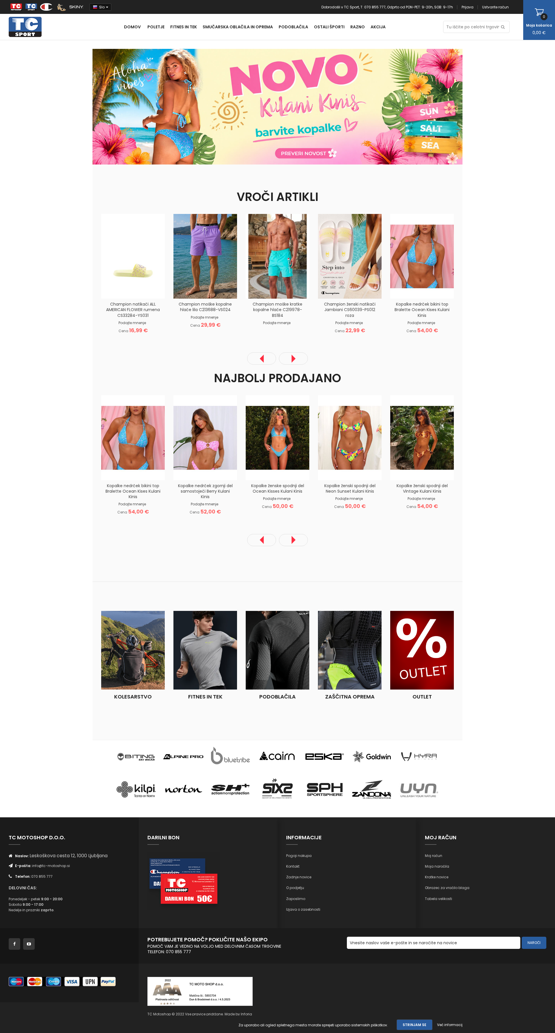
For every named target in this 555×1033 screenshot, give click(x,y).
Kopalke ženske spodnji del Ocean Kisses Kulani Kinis (277, 488)
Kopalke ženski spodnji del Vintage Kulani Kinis (422, 488)
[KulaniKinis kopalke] (185, 106)
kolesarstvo (133, 696)
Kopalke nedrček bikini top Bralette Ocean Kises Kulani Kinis (422, 309)
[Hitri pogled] (154, 289)
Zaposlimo (295, 898)
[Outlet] (422, 650)
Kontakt (292, 866)
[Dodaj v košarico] (111, 289)
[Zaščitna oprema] (350, 650)
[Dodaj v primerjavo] (140, 289)
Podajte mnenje (132, 322)
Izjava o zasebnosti (303, 909)
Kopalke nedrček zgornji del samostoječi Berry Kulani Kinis (205, 491)
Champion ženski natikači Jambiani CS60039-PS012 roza (349, 309)
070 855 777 (42, 876)
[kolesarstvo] (133, 650)
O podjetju (295, 887)
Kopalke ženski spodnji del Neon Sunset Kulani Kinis (349, 488)
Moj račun (433, 855)
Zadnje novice (298, 877)
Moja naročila (437, 866)
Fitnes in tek (205, 696)
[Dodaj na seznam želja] (125, 289)
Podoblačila (277, 696)
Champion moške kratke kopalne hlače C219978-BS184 (277, 309)
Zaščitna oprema (350, 696)
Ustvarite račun (495, 7)
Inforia (246, 1014)
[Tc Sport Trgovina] (136, 756)
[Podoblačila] (277, 650)
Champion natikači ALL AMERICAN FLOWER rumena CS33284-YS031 (133, 309)
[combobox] (476, 27)
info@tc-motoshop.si (51, 865)
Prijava (467, 7)
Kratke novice (436, 877)
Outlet (422, 696)
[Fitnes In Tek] (205, 650)
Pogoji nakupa (299, 855)
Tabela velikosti (438, 898)
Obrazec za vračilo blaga (447, 887)
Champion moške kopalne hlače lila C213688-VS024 (205, 307)
